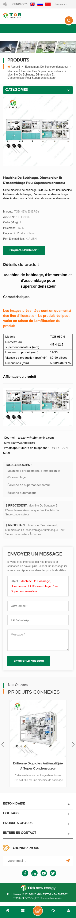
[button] (69, 28)
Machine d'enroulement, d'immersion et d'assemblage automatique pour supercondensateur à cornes (34, 530)
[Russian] (40, 4)
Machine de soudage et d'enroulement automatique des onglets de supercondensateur (32, 510)
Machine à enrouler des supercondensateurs (35, 71)
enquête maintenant (24, 250)
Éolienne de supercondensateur (28, 485)
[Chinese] (48, 4)
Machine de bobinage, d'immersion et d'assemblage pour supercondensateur (34, 586)
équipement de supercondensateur (46, 66)
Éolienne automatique (22, 492)
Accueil (15, 66)
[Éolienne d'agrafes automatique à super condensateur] (38, 728)
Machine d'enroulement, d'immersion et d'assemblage (33, 474)
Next (73, 744)
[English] (32, 4)
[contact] (53, 912)
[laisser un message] (38, 911)
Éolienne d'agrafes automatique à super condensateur (38, 766)
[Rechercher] (69, 23)
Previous (2, 744)
